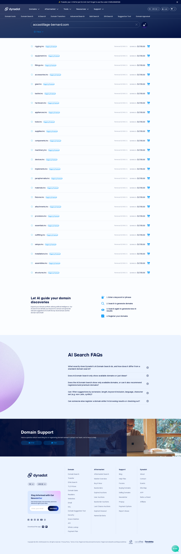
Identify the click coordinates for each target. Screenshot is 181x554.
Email (32, 443)
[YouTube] (41, 520)
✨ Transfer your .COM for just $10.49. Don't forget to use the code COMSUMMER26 (89, 2)
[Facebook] (28, 520)
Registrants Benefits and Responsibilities (113, 542)
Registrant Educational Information (90, 542)
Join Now (53, 508)
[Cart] (173, 9)
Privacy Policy (65, 542)
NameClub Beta (100, 516)
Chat (55, 443)
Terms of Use (74, 542)
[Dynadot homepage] (12, 9)
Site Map (143, 488)
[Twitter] (38, 520)
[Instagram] (31, 520)
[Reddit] (45, 520)
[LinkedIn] (35, 520)
